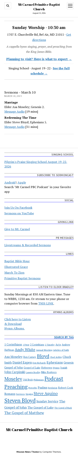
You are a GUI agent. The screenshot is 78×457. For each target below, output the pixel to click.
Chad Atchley (56, 357)
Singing (29, 394)
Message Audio (14, 111)
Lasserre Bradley (33, 372)
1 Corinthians (13, 344)
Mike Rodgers (49, 372)
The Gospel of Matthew (24, 412)
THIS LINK (45, 303)
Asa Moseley (13, 356)
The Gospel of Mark (63, 407)
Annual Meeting (44, 349)
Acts (58, 344)
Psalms (42, 388)
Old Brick (28, 379)
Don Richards (39, 362)
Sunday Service (47, 401)
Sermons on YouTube (19, 213)
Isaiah (63, 367)
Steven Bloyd (20, 400)
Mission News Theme (27, 451)
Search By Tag (64, 337)
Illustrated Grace (16, 267)
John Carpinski (14, 372)
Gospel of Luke (32, 367)
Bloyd (43, 356)
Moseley (13, 379)
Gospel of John (13, 367)
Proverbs (32, 387)
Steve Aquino (46, 393)
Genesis (69, 362)
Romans (9, 394)
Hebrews (46, 367)
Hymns (56, 367)
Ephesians (55, 362)
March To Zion (14, 272)
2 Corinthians (37, 344)
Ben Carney (29, 357)
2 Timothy (50, 344)
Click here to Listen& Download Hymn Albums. (17, 323)
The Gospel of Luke (40, 407)
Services (20, 393)
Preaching (16, 386)
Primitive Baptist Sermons (22, 278)
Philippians (39, 379)
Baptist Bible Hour (17, 261)
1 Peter (26, 344)
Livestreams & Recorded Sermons (27, 245)
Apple (22, 182)
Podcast (53, 378)
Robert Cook (65, 387)
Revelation (52, 387)
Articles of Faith (61, 349)
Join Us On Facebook (18, 207)
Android (10, 182)
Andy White (25, 349)
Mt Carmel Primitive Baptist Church (39, 429)
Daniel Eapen (22, 362)
